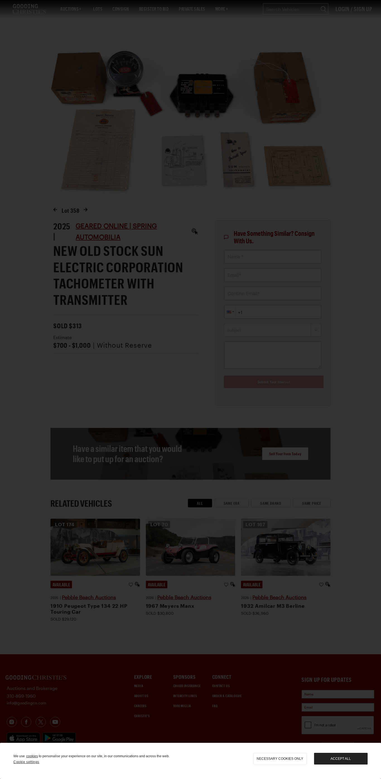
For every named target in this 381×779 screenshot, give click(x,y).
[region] (190, 761)
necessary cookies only (280, 759)
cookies (32, 756)
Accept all (341, 759)
